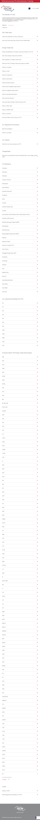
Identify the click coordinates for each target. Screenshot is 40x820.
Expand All (4, 27)
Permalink (4, 779)
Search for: (4, 25)
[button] (20, 37)
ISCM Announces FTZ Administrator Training (17, 1)
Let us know (15, 21)
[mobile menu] (29, 8)
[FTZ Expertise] (7, 8)
